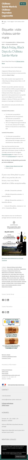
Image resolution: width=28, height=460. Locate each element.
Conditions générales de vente (9, 356)
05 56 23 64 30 (5, 373)
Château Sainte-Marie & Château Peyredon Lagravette (9, 9)
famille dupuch (5, 276)
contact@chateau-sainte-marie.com (11, 375)
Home (5, 21)
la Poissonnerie (11, 156)
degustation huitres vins (14, 270)
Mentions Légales (6, 354)
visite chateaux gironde (11, 285)
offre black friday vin (15, 276)
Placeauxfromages (7, 154)
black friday (10, 269)
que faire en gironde (13, 279)
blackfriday (16, 269)
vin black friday (10, 283)
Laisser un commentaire (12, 44)
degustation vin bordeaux (8, 272)
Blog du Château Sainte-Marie (14, 267)
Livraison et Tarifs (6, 358)
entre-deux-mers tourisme (17, 274)
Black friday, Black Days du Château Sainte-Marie (13, 51)
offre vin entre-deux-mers (13, 278)
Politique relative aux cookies (16, 453)
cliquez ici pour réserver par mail (14, 166)
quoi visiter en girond (16, 281)
